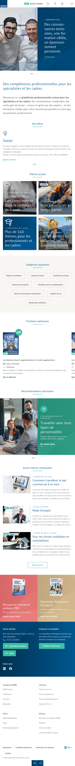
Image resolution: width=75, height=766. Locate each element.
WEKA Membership (10, 718)
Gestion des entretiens (37, 303)
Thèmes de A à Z (45, 689)
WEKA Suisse (7, 689)
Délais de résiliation (14, 276)
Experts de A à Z (45, 704)
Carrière (6, 699)
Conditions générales (24, 747)
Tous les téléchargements (48, 699)
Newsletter (7, 704)
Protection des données (45, 747)
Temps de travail (37, 276)
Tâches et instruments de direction (27, 294)
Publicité (42, 723)
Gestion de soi (55, 294)
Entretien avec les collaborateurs (50, 285)
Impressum (7, 747)
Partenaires (7, 694)
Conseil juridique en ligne (48, 733)
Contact (8, 753)
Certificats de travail (61, 276)
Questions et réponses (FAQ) (49, 718)
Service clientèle (45, 728)
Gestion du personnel (20, 285)
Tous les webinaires (46, 694)
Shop (5, 723)
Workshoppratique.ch (11, 728)
